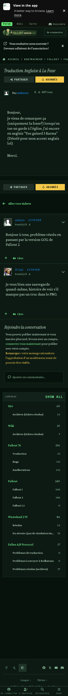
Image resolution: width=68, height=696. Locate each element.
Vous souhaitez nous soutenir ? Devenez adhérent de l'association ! (26, 46)
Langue (25, 680)
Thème (41, 680)
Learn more (8, 10)
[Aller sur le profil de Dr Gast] (8, 272)
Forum (7, 24)
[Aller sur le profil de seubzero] (6, 93)
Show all (54, 397)
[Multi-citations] (6, 258)
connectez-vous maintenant (23, 343)
